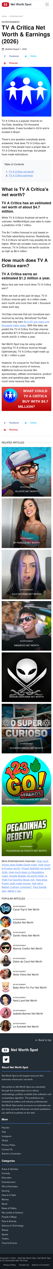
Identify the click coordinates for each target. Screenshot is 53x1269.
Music (4, 1203)
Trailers (5, 1238)
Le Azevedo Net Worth (26, 1026)
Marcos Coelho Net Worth (27, 948)
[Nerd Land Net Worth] (5, 999)
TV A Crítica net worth (21, 171)
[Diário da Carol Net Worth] (5, 960)
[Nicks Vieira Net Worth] (5, 973)
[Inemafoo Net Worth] (26, 626)
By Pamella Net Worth (26, 542)
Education (7, 1177)
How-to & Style (9, 1194)
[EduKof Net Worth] (5, 921)
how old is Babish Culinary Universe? (22, 885)
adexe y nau (14, 891)
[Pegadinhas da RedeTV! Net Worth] (26, 831)
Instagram (7, 1136)
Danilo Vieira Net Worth (26, 935)
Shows (5, 1229)
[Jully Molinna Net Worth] (26, 574)
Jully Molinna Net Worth (26, 594)
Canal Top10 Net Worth (26, 909)
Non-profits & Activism (12, 1212)
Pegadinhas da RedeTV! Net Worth (26, 850)
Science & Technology (13, 1225)
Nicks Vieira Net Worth (26, 974)
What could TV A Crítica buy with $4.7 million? (33, 399)
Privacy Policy (8, 1144)
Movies (5, 1199)
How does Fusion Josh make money (24, 881)
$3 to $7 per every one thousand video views (25, 323)
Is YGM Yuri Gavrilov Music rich (24, 877)
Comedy (6, 1173)
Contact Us (7, 1149)
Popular (5, 1127)
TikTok (5, 1140)
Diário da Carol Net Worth (27, 961)
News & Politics (9, 1208)
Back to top (44, 1040)
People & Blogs (9, 1216)
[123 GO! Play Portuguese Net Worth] (26, 780)
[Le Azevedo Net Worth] (5, 1025)
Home (4, 16)
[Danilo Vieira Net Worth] (5, 934)
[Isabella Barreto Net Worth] (5, 1012)
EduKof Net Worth (23, 922)
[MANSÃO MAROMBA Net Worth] (26, 677)
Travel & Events (9, 1242)
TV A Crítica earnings (21, 175)
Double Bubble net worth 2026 (26, 876)
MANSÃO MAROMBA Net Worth (26, 696)
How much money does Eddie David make (25, 862)
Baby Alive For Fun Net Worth (30, 987)
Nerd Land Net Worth (25, 1000)
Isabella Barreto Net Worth (28, 1013)
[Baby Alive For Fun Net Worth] (5, 986)
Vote (4, 1131)
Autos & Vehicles (10, 1168)
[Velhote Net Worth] (26, 472)
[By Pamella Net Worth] (26, 523)
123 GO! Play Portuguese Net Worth (26, 799)
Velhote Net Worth (26, 491)
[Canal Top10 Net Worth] (5, 908)
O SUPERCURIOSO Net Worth (26, 748)
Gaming (5, 1190)
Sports (5, 1234)
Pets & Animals (9, 1221)
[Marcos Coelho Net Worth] (5, 947)
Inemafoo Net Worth (26, 645)
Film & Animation (10, 1186)
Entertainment (16, 16)
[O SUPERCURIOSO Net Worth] (26, 728)
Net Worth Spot (20, 4)
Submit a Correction (11, 1153)
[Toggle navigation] (47, 4)
